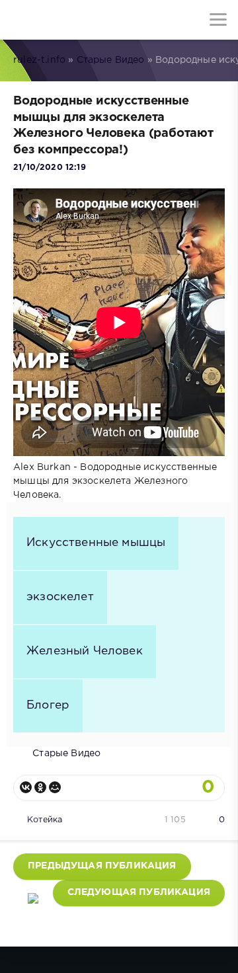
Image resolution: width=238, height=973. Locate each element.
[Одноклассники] (40, 787)
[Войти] (59, 20)
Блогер (47, 705)
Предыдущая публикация (102, 866)
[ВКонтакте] (26, 787)
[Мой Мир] (55, 787)
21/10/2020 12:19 (49, 167)
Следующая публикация (138, 892)
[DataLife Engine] (20, 20)
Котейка (44, 820)
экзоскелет (60, 597)
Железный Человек (84, 651)
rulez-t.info (39, 60)
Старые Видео (111, 60)
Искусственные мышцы (95, 542)
